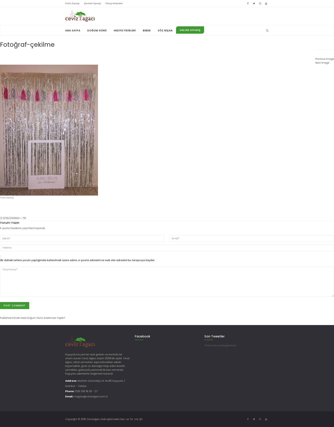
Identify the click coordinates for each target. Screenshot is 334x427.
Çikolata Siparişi (92, 3)
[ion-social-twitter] (254, 3)
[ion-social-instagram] (260, 3)
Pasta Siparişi (72, 3)
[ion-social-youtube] (266, 3)
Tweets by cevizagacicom (220, 345)
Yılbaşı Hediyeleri (114, 3)
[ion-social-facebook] (247, 3)
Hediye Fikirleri (125, 30)
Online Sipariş (190, 30)
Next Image (322, 62)
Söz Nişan (165, 30)
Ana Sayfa (72, 30)
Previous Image (324, 59)
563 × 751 (20, 218)
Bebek (147, 30)
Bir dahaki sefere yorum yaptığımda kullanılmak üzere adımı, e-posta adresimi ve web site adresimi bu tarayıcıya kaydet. (77, 260)
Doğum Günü (97, 30)
